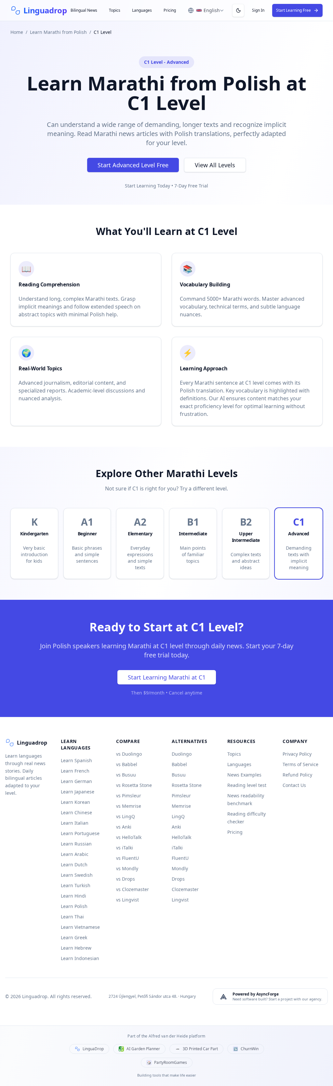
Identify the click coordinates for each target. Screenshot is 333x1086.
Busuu (179, 775)
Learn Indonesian (80, 958)
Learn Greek (74, 937)
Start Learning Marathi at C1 (167, 677)
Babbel (179, 764)
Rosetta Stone (187, 785)
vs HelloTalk (128, 837)
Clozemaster (185, 889)
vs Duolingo (129, 754)
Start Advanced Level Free (133, 165)
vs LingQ (125, 816)
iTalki (177, 848)
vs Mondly (127, 868)
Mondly (180, 868)
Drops (178, 879)
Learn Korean (75, 802)
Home (16, 32)
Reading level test (246, 785)
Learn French (75, 771)
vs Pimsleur (128, 795)
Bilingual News (84, 10)
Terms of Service (300, 764)
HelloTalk (181, 837)
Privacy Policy (297, 754)
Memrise (181, 806)
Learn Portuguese (80, 833)
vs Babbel (126, 764)
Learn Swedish (77, 875)
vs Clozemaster (132, 889)
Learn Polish (74, 906)
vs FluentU (127, 858)
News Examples (244, 775)
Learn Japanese (77, 792)
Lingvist (180, 900)
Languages (142, 10)
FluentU (180, 858)
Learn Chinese (76, 812)
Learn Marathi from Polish (58, 32)
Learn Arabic (74, 854)
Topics (114, 10)
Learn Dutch (74, 864)
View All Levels (215, 165)
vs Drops (125, 879)
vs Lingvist (127, 900)
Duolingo (182, 754)
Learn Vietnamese (80, 927)
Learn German (76, 781)
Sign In (258, 10)
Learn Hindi (73, 896)
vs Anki (123, 827)
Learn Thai (72, 917)
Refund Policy (297, 775)
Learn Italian (74, 823)
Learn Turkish (75, 885)
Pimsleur (181, 795)
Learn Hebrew (76, 948)
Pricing (170, 10)
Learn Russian (76, 844)
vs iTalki (124, 848)
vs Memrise (128, 806)
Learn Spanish (76, 760)
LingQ (178, 816)
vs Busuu (126, 775)
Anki (176, 827)
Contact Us (294, 785)
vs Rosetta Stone (134, 785)
